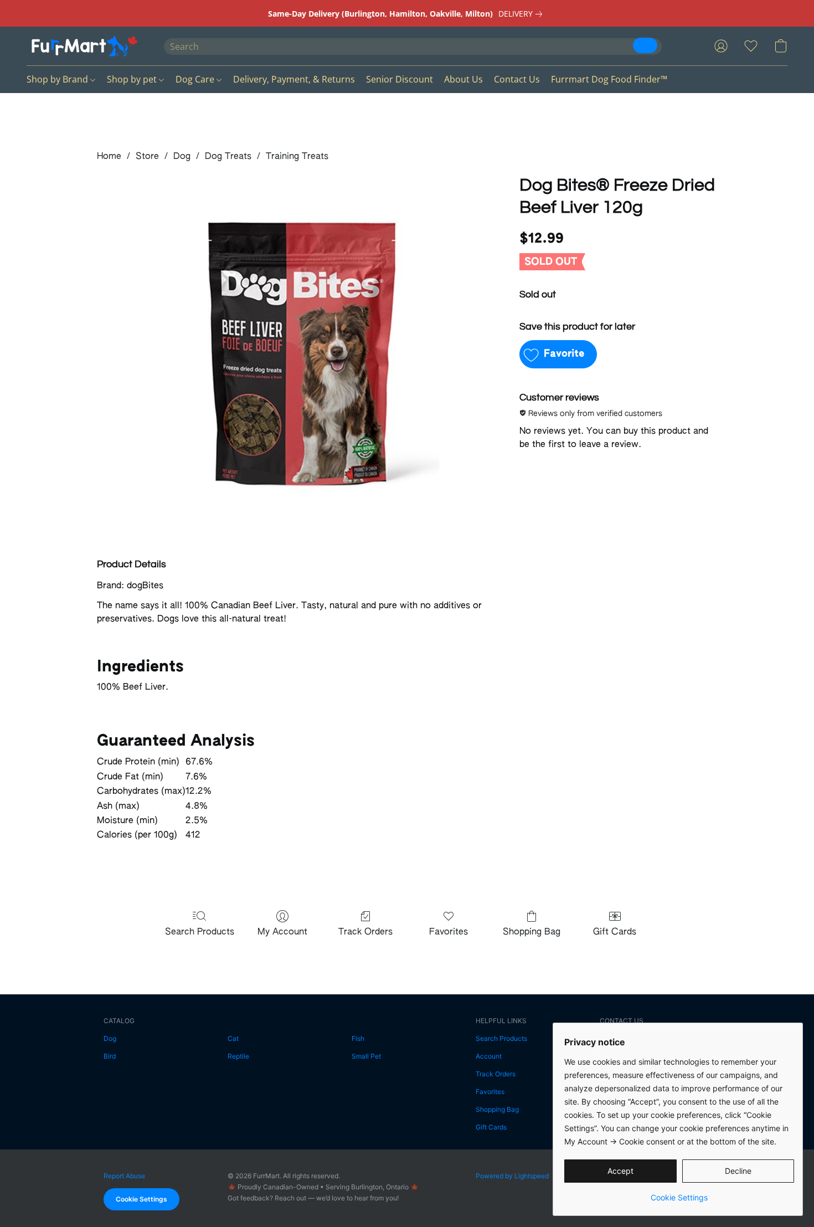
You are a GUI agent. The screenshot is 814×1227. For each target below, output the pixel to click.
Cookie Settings (141, 1199)
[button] (84, 46)
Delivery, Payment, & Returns (294, 79)
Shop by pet (133, 79)
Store (147, 156)
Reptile (238, 1056)
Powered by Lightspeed (512, 1176)
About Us (463, 79)
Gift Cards (614, 932)
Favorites (448, 932)
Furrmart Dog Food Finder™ (609, 79)
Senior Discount (399, 79)
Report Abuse (124, 1176)
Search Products (199, 932)
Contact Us (517, 79)
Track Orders (365, 932)
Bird (110, 1056)
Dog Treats (228, 156)
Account (489, 1056)
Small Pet (366, 1056)
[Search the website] (645, 45)
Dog (181, 156)
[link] (522, 13)
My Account (282, 932)
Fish (358, 1038)
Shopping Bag (531, 932)
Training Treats (297, 156)
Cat (233, 1038)
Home (109, 156)
